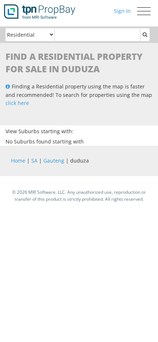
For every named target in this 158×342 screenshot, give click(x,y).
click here (17, 102)
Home (18, 160)
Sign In (122, 10)
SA (34, 160)
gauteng (53, 160)
